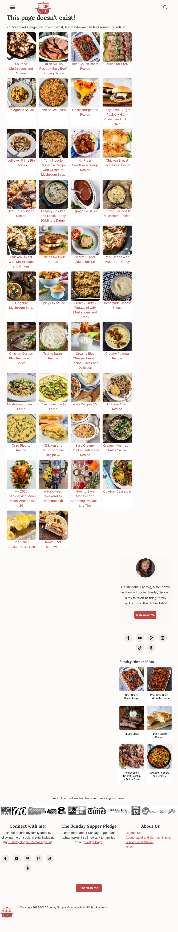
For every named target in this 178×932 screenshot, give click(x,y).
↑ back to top (89, 888)
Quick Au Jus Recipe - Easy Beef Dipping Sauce (53, 68)
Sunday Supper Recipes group (29, 842)
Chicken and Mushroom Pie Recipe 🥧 (53, 450)
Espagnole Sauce (85, 211)
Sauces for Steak (117, 64)
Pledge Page (93, 842)
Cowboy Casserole (117, 491)
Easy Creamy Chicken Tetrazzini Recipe (85, 450)
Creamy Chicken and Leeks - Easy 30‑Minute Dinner (53, 215)
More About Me (145, 614)
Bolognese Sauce (21, 110)
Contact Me (133, 833)
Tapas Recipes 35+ (85, 404)
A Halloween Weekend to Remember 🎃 (53, 496)
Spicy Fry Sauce (53, 303)
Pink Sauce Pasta (53, 110)
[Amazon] (151, 648)
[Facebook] (128, 638)
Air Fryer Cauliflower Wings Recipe (85, 165)
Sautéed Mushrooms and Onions (21, 68)
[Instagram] (163, 638)
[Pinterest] (151, 638)
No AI (129, 847)
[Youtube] (140, 638)
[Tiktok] (140, 648)
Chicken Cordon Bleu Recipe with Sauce (21, 358)
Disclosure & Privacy (140, 842)
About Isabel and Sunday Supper (148, 837)
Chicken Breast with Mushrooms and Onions (21, 261)
